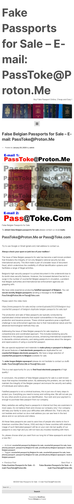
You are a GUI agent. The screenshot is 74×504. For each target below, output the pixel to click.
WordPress (41, 497)
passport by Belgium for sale (27, 448)
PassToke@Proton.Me (20, 237)
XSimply (36, 499)
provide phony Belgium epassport (52, 448)
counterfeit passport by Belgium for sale (27, 445)
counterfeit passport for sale (55, 445)
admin (31, 148)
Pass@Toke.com (57, 237)
